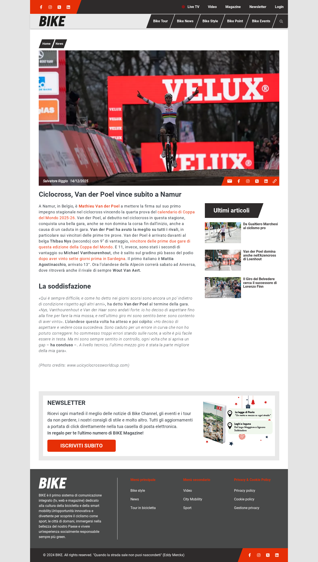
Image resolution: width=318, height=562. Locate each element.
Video (212, 7)
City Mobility (192, 499)
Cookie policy (244, 499)
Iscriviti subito (81, 446)
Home (46, 43)
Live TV (193, 7)
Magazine (233, 7)
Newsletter (257, 7)
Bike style (137, 491)
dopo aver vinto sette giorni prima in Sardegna (82, 258)
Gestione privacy (246, 508)
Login (279, 7)
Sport (187, 508)
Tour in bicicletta (143, 508)
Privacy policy (244, 491)
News (59, 43)
